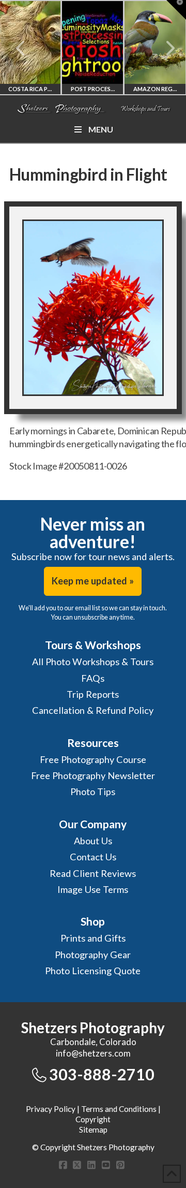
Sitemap (93, 1129)
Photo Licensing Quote (93, 970)
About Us (93, 840)
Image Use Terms (92, 889)
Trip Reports (93, 694)
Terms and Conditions (119, 1108)
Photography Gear (93, 954)
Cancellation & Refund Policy (92, 710)
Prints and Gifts (93, 938)
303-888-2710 (101, 1074)
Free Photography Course (93, 759)
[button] (176, 10)
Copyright (93, 1119)
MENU (100, 129)
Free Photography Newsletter (93, 775)
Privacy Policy (50, 1108)
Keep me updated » (93, 580)
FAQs (92, 678)
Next (164, 48)
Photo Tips (92, 791)
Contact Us (93, 856)
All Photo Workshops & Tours (92, 661)
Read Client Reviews (93, 873)
